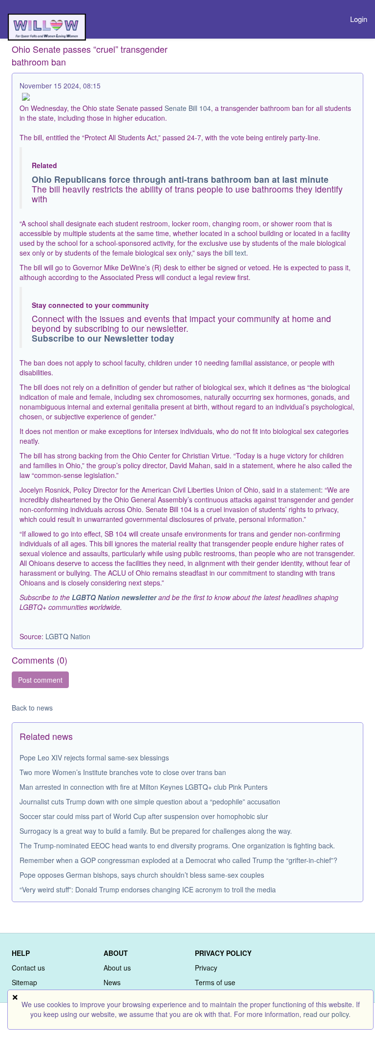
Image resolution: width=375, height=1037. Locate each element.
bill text (235, 253)
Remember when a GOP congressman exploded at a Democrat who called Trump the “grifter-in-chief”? (178, 860)
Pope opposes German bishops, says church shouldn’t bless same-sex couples (142, 875)
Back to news (32, 708)
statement (305, 490)
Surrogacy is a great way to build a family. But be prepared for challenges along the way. (156, 831)
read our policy (326, 1014)
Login (358, 19)
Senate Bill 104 (188, 108)
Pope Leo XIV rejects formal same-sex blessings (94, 757)
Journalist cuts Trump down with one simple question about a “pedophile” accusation (150, 801)
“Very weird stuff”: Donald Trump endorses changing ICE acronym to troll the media (148, 889)
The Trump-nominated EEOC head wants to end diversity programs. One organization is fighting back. (177, 845)
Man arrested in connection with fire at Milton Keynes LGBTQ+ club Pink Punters (144, 787)
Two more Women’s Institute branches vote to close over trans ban (123, 772)
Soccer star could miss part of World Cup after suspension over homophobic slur (144, 816)
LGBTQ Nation (67, 636)
